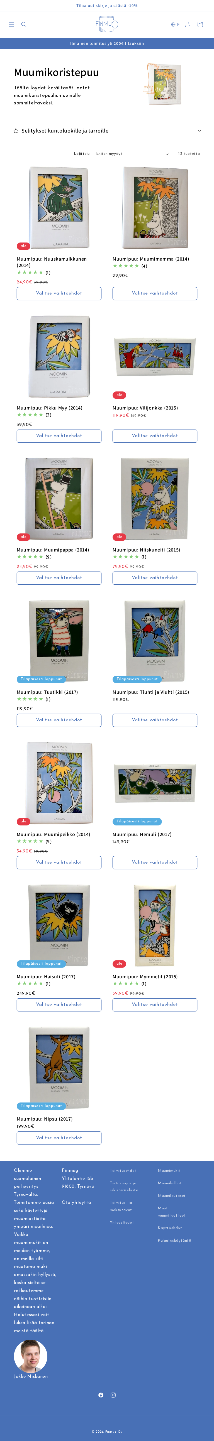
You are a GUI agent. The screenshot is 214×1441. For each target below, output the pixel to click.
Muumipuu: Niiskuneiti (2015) (147, 549)
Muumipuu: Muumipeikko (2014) (54, 834)
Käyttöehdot (170, 1228)
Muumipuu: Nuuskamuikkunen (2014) (52, 262)
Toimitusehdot (123, 1171)
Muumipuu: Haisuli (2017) (46, 976)
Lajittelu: (82, 154)
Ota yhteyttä (76, 1202)
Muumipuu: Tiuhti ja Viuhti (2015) (151, 692)
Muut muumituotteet (172, 1211)
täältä (37, 1331)
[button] (12, 24)
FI (179, 25)
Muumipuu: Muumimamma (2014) (151, 259)
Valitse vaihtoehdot (59, 293)
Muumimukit (169, 1171)
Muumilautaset (172, 1196)
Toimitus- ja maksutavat (121, 1206)
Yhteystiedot (122, 1223)
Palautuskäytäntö (174, 1241)
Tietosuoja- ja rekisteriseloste (124, 1186)
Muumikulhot (170, 1183)
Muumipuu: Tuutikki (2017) (47, 692)
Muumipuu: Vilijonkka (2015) (145, 408)
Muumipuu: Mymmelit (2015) (145, 976)
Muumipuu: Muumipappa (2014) (53, 549)
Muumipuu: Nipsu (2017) (45, 1119)
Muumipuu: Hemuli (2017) (142, 834)
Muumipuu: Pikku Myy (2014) (50, 408)
